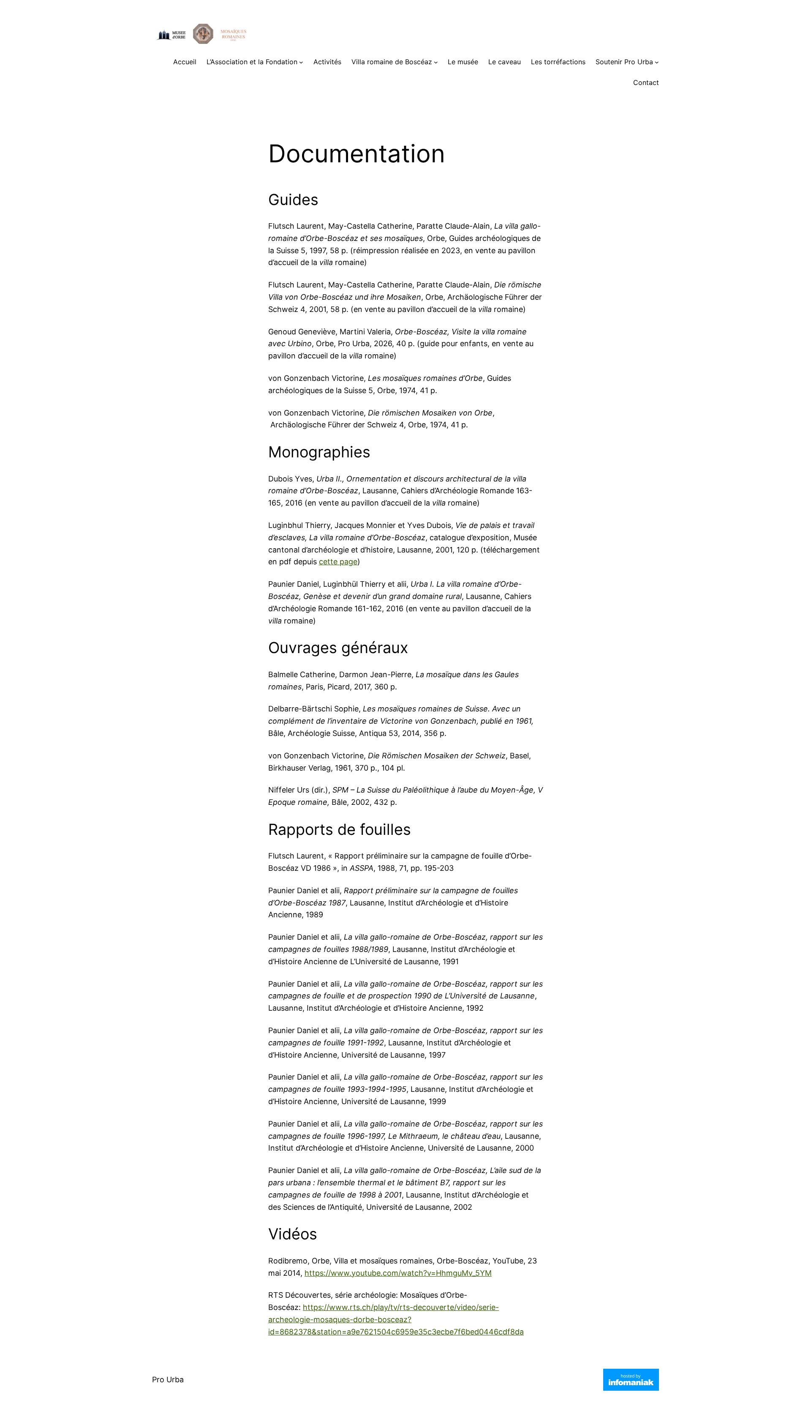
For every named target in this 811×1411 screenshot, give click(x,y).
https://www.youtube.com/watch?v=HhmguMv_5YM (398, 1273)
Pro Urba (168, 1379)
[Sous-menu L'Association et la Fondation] (301, 62)
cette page (338, 561)
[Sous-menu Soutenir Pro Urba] (657, 62)
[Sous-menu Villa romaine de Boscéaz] (436, 62)
